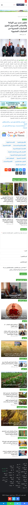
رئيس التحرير (24, 464)
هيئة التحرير (5, 474)
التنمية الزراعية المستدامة (19, 145)
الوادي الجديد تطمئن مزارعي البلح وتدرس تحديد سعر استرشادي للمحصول (14, 423)
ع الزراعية (10, 472)
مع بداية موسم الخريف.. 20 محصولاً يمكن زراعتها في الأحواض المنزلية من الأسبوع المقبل (14, 296)
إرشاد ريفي (18, 467)
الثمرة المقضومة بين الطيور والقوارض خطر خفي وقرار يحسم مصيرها (10, 401)
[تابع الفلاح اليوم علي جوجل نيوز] (13, 134)
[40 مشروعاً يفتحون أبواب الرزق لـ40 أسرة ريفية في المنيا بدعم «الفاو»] (23, 443)
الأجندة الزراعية (24, 468)
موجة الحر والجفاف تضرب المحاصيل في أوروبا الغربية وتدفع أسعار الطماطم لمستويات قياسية (10, 432)
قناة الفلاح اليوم (23, 472)
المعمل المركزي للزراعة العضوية (18, 155)
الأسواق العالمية (21, 142)
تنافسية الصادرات (7, 161)
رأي (11, 470)
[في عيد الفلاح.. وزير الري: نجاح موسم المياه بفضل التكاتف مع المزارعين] (6, 211)
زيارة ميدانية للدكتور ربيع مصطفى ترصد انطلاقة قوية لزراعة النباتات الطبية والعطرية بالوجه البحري (7, 199)
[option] (14, 290)
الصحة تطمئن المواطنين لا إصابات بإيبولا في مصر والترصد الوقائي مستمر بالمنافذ (10, 452)
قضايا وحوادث (12, 466)
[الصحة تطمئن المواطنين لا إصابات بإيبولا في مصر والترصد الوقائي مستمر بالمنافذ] (23, 453)
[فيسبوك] (24, 169)
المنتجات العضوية (21, 158)
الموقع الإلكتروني (23, 262)
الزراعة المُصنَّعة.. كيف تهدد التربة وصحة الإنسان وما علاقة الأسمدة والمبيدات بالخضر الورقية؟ (10, 394)
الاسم (25, 250)
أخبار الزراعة (20, 16)
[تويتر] (20, 169)
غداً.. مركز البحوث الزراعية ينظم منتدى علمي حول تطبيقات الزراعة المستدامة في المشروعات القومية (21, 199)
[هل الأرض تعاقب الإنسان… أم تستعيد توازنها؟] (23, 326)
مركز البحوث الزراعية (20, 164)
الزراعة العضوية (6, 145)
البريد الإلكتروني (23, 256)
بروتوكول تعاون (9, 158)
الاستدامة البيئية (10, 142)
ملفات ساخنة (18, 482)
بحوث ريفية (18, 478)
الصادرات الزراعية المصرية (19, 148)
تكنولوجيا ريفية (23, 484)
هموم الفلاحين (12, 482)
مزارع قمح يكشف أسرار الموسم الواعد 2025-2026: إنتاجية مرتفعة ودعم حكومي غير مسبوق (13, 354)
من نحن (4, 477)
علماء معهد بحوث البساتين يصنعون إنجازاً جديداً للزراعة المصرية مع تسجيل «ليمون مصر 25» (14, 317)
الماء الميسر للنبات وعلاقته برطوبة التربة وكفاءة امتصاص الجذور (14, 385)
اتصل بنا (4, 471)
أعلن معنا (4, 468)
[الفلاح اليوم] (18, 5)
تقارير (18, 475)
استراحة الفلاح (18, 486)
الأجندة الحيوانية (24, 476)
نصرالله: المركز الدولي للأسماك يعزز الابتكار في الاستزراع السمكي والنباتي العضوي (9, 363)
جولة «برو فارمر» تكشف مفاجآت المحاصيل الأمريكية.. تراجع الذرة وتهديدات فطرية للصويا (11, 332)
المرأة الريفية (12, 478)
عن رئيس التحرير (4, 480)
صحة (24, 487)
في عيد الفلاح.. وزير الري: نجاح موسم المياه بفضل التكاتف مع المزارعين (7, 220)
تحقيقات (10, 475)
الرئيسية (24, 16)
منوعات (10, 485)
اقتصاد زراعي (18, 471)
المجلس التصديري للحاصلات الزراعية (16, 152)
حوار (18, 464)
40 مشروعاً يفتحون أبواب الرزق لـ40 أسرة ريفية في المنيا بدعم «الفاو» (10, 442)
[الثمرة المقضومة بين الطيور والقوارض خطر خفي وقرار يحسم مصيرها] (23, 402)
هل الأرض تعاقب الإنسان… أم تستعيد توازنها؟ (11, 325)
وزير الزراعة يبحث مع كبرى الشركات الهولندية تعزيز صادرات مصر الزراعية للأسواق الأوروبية (21, 221)
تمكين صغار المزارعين (20, 161)
